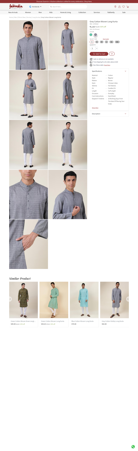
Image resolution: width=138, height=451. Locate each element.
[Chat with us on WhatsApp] (133, 446)
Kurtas (29, 17)
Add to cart (100, 54)
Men (15, 17)
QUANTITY (93, 45)
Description (96, 114)
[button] (91, 34)
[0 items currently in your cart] (127, 6)
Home (11, 17)
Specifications (97, 71)
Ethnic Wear (22, 17)
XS (92, 42)
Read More (107, 65)
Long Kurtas (36, 17)
